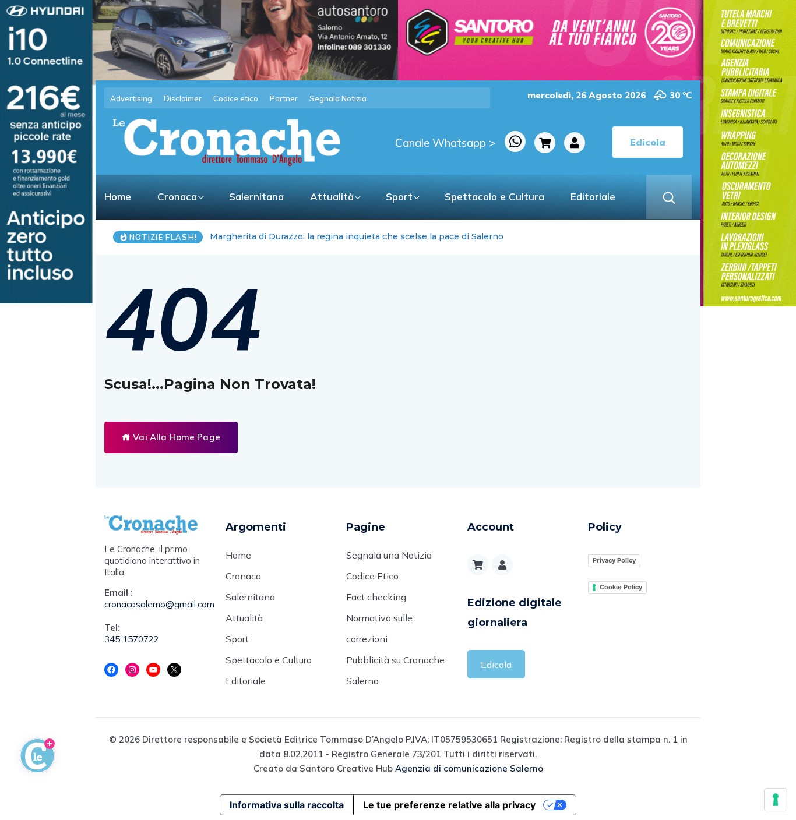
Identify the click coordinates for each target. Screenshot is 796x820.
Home (117, 196)
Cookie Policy (621, 587)
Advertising (131, 98)
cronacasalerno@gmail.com (156, 604)
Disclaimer (183, 98)
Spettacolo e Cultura (494, 196)
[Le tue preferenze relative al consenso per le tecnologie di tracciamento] (776, 800)
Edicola (496, 664)
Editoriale (592, 196)
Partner (284, 98)
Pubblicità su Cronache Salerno (395, 670)
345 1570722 (131, 639)
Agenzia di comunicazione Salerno (469, 768)
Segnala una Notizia (389, 555)
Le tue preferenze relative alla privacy (449, 805)
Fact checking (376, 597)
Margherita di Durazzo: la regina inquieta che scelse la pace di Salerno (356, 236)
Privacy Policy (614, 560)
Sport (399, 196)
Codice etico (235, 98)
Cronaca (177, 196)
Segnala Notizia (338, 98)
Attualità (332, 196)
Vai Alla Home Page (175, 437)
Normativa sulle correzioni (379, 628)
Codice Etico (372, 576)
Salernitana (256, 196)
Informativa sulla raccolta (287, 805)
